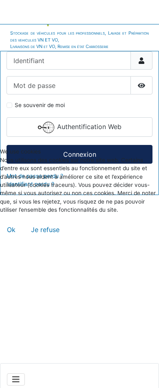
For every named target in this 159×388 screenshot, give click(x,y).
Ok (11, 230)
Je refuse (45, 230)
